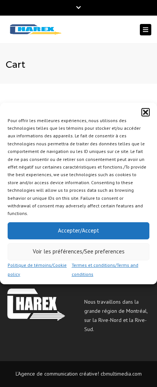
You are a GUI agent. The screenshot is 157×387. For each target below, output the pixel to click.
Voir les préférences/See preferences (79, 251)
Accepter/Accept (78, 230)
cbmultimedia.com (121, 373)
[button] (145, 112)
